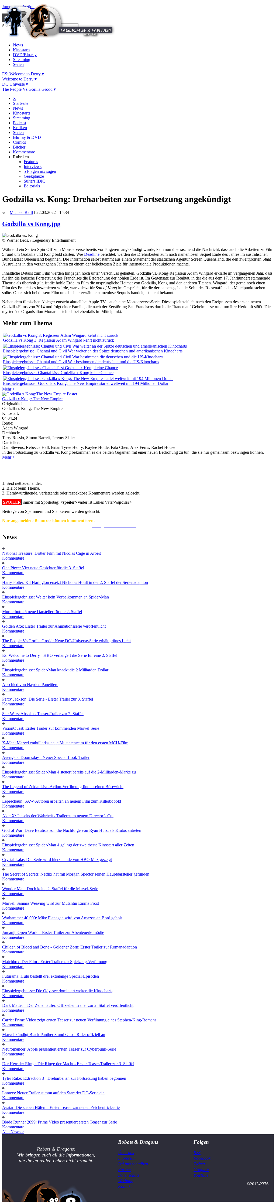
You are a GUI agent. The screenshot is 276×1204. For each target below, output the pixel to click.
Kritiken (20, 127)
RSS (197, 1152)
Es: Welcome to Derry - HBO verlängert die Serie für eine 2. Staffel (59, 655)
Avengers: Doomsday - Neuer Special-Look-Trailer (45, 757)
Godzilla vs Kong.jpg (31, 223)
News (18, 45)
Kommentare (24, 152)
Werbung (125, 1180)
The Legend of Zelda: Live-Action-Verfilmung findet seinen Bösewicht (62, 786)
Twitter (199, 1164)
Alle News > (13, 1131)
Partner (124, 1169)
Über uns (126, 1152)
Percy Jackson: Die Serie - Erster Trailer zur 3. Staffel (47, 699)
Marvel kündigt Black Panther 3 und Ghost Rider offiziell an (53, 1034)
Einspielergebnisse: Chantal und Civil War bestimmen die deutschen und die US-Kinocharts (81, 361)
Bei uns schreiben (133, 1164)
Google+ (201, 1169)
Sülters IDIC (34, 181)
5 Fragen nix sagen (40, 171)
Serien (18, 64)
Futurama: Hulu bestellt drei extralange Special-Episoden (50, 976)
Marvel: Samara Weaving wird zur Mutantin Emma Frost (50, 903)
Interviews (33, 166)
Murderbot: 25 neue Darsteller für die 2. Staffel (42, 611)
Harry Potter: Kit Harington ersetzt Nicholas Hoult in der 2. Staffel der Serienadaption (75, 582)
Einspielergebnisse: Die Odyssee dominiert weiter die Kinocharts (57, 990)
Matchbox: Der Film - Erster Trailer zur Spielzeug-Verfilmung (54, 961)
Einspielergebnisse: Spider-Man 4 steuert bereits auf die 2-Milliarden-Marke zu (69, 772)
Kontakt (125, 1186)
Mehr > (8, 389)
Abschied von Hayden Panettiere (30, 684)
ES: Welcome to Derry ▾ (23, 74)
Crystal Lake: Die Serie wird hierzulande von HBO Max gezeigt (57, 859)
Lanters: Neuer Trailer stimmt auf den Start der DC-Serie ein (53, 1093)
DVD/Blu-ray (25, 54)
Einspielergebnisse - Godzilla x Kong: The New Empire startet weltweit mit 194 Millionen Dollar (85, 383)
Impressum (127, 1158)
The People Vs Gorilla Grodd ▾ (29, 89)
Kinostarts (21, 50)
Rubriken (21, 156)
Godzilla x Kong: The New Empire (32, 398)
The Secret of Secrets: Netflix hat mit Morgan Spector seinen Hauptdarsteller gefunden (75, 874)
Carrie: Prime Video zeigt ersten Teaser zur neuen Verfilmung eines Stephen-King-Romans (79, 1020)
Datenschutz (128, 1175)
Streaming (21, 59)
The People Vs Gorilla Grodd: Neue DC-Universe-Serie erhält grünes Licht (66, 640)
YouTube (201, 1175)
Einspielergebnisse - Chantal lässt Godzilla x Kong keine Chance (58, 372)
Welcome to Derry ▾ (19, 79)
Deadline (91, 254)
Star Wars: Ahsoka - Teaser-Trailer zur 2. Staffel (43, 713)
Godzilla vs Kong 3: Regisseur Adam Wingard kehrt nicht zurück (58, 340)
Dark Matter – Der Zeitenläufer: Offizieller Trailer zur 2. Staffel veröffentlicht (67, 1005)
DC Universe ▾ (15, 84)
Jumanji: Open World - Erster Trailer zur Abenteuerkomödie (53, 932)
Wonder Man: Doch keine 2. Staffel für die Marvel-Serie (50, 888)
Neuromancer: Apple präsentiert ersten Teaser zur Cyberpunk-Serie (59, 1049)
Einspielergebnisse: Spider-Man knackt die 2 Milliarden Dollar (55, 670)
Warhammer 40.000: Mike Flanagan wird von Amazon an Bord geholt (62, 918)
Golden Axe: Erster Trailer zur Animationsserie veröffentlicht (54, 626)
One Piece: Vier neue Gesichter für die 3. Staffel (43, 568)
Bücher (19, 147)
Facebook (202, 1158)
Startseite (20, 103)
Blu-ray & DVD (27, 137)
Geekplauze (34, 176)
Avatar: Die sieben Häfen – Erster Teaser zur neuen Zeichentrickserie (61, 1107)
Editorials (32, 186)
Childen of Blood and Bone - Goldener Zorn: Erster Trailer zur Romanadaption (69, 947)
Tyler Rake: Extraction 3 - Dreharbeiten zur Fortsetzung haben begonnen (64, 1078)
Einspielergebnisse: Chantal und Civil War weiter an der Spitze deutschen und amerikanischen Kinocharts (92, 351)
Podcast (19, 122)
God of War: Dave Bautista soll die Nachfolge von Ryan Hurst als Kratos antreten (71, 830)
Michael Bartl (21, 212)
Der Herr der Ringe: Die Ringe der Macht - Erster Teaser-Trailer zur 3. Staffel (68, 1063)
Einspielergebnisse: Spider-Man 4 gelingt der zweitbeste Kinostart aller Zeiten (68, 845)
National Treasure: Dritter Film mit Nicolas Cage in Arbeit (51, 553)
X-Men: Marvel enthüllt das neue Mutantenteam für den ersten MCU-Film (65, 743)
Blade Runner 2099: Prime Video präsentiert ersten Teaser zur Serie (59, 1122)
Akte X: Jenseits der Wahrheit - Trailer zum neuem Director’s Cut (57, 815)
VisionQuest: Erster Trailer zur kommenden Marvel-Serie (50, 728)
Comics (19, 142)
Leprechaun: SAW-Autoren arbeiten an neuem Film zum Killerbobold (61, 801)
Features (31, 161)
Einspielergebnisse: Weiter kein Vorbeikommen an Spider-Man (55, 597)
